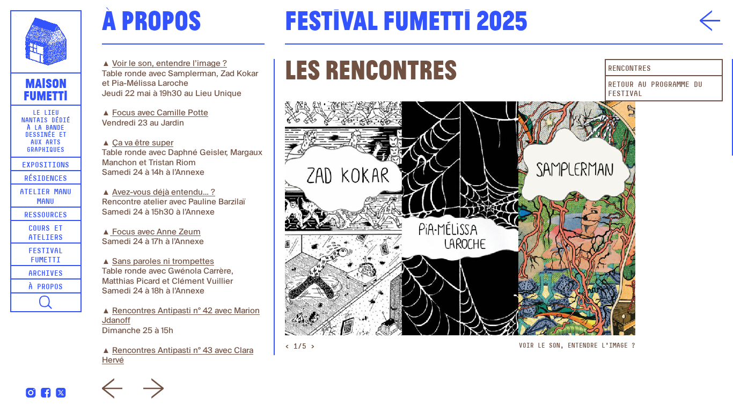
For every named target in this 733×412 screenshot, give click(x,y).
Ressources (45, 215)
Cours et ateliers (45, 233)
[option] (460, 225)
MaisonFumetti (46, 88)
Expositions (45, 165)
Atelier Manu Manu (45, 196)
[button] (45, 302)
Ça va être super (142, 143)
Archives (45, 274)
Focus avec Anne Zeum (155, 232)
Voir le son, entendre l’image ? (169, 64)
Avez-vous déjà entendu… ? (163, 192)
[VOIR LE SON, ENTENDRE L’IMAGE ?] (460, 218)
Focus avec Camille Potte (160, 113)
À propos (45, 287)
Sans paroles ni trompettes (163, 262)
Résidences (45, 179)
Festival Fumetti (45, 255)
